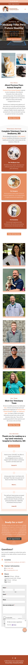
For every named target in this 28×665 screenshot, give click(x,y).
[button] (25, 630)
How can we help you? (9, 605)
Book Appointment (14, 4)
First (4, 591)
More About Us (14, 118)
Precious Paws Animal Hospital (11, 90)
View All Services (14, 234)
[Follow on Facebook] (13, 658)
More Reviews (14, 446)
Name (4, 587)
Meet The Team (14, 425)
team (5, 408)
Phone (4, 599)
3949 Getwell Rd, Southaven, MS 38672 (14, 562)
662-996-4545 (9, 568)
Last (15, 591)
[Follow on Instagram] (15, 658)
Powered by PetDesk (18, 662)
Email (4, 594)
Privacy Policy (8, 662)
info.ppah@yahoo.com (12, 570)
